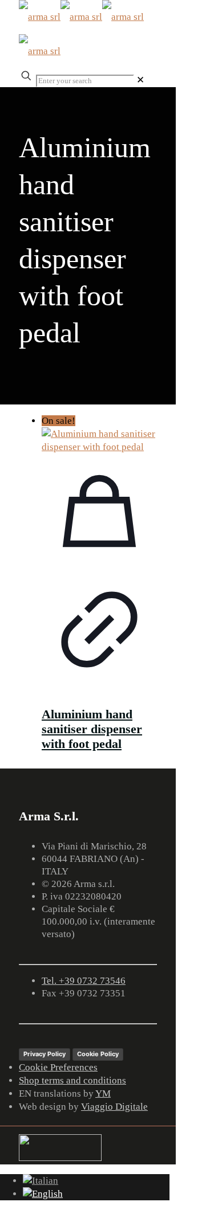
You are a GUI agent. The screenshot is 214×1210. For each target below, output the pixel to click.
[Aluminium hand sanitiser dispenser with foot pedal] (99, 440)
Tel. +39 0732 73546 (84, 980)
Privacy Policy (44, 1054)
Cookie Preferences (58, 1067)
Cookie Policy (98, 1054)
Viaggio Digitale (114, 1106)
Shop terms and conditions (72, 1080)
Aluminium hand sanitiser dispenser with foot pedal (92, 729)
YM (103, 1093)
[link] (140, 80)
